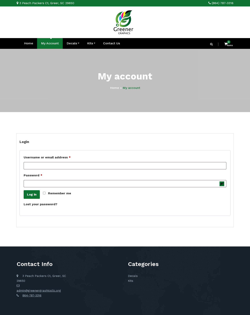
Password (40, 175)
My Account (50, 43)
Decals (72, 43)
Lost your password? (40, 204)
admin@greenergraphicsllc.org (39, 290)
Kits (90, 43)
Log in (32, 194)
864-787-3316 (31, 295)
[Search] (211, 44)
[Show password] (222, 183)
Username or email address (54, 157)
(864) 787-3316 (222, 3)
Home (28, 43)
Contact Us (111, 43)
